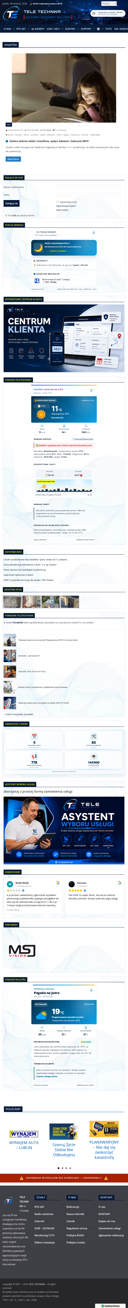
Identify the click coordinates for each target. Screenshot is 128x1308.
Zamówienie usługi (109, 1228)
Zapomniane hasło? (66, 205)
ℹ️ (98, 28)
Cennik (70, 1221)
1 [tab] (58, 1168)
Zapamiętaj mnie (68, 202)
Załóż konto (62, 209)
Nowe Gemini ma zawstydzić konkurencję (25, 569)
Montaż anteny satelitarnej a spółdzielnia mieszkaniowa (42, 687)
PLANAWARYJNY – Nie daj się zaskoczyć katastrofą (104, 1149)
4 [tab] (70, 1168)
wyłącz (66, 134)
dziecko (18, 134)
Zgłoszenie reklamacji (111, 1235)
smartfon (34, 134)
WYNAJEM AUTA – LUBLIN (24, 1145)
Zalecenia (75, 134)
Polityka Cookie (75, 1242)
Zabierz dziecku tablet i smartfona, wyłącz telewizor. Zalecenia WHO (49, 141)
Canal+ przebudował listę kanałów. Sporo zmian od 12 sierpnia (35, 559)
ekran (26, 134)
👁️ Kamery (37, 28)
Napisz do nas (106, 1221)
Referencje (72, 1207)
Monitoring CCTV (44, 1235)
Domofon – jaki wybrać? (29, 656)
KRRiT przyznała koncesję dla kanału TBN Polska (28, 580)
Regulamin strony (76, 1228)
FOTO (109, 28)
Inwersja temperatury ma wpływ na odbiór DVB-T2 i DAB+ (43, 703)
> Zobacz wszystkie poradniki (18, 714)
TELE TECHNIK (33, 130)
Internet (39, 1221)
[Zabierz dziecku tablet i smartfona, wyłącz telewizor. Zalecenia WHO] (64, 88)
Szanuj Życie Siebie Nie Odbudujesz (64, 1149)
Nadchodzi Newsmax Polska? (18, 574)
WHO (59, 134)
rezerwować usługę (45, 1073)
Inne (9, 125)
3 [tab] (66, 1168)
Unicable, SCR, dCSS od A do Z (32, 672)
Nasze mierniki (75, 1214)
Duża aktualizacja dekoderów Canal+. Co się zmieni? (30, 564)
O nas (7, 28)
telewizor (51, 134)
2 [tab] (62, 1168)
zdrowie (84, 134)
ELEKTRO (70, 28)
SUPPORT (86, 28)
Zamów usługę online (46, 1076)
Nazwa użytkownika (14, 187)
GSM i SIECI (53, 28)
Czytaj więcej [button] (13, 909)
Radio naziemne (43, 1214)
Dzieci (10, 134)
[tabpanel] (24, 1140)
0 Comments (60, 130)
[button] (13, 29)
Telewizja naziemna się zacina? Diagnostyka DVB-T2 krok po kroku (48, 640)
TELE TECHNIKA (42, 12)
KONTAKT (104, 1214)
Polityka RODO (75, 1235)
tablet (42, 134)
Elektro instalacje (44, 1242)
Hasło (7, 194)
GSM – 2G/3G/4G (44, 1228)
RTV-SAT (21, 28)
